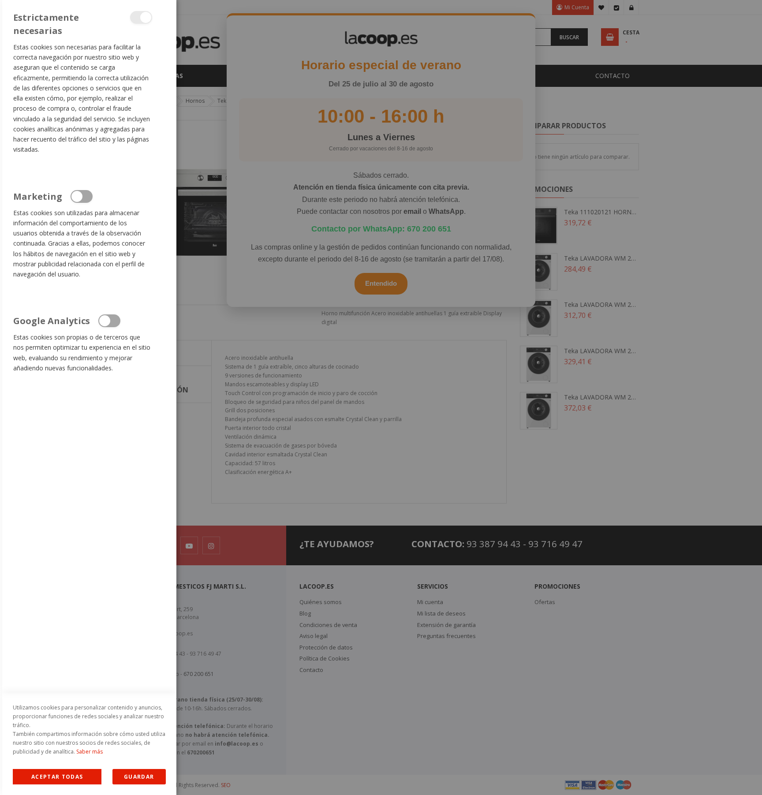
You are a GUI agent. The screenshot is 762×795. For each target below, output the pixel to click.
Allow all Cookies (57, 776)
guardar (139, 776)
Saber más (89, 751)
